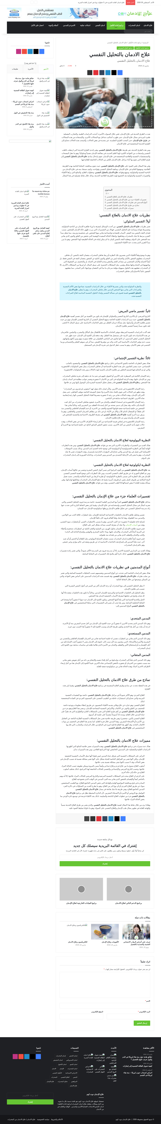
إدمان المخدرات (61, 1056)
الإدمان (62, 1069)
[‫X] (113, 72)
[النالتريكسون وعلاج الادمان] (73, 932)
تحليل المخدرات (63, 1081)
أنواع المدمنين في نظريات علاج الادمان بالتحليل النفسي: (127, 202)
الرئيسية (146, 43)
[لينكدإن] (107, 72)
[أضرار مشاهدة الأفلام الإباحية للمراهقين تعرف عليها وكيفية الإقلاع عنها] (111, 1059)
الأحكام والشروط (57, 1119)
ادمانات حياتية (85, 25)
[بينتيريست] (95, 72)
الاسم (147, 1001)
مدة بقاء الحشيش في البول (24, 113)
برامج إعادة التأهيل (116, 25)
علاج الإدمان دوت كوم (123, 1119)
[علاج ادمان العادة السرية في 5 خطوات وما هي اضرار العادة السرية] (20, 195)
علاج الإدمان (50, 1081)
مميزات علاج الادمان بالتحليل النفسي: (120, 208)
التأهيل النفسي (57, 1073)
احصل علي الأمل (37, 25)
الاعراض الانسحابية (71, 1073)
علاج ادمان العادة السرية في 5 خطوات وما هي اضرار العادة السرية (101, 2)
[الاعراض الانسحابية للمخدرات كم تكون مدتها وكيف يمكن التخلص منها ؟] (87, 1069)
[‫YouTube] (24, 51)
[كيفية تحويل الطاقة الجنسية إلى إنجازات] (43, 94)
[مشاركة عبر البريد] (89, 72)
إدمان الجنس (73, 1056)
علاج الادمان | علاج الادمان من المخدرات (21, 1119)
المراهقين (74, 1081)
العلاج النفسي (65, 1077)
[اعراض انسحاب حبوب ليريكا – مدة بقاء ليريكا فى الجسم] (43, 105)
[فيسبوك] (120, 72)
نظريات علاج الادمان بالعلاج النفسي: (120, 197)
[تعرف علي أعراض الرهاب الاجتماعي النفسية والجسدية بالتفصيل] (136, 932)
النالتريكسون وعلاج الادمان (77, 942)
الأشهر (45, 69)
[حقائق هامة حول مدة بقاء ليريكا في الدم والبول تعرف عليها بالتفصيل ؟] (43, 81)
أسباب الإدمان (131, 525)
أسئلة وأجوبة (53, 25)
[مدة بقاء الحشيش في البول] (43, 116)
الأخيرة (30, 69)
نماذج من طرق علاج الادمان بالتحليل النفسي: (123, 205)
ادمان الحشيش (58, 1060)
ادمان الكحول (62, 1064)
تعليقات (15, 69)
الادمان (54, 1069)
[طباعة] (86, 818)
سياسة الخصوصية (43, 1119)
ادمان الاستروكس (71, 1060)
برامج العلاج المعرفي (125, 48)
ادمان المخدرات (134, 25)
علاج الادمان (148, 25)
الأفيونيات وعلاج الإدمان (110, 942)
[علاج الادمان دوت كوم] (135, 13)
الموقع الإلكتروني (97, 1012)
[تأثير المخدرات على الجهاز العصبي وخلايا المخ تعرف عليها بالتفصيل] (20, 220)
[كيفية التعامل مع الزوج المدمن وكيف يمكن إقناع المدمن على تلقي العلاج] (40, 220)
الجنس (75, 1077)
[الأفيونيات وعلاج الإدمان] (105, 932)
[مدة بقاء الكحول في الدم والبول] (43, 127)
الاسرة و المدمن (69, 25)
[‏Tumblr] (101, 72)
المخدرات (54, 1077)
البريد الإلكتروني (144, 1012)
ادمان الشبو (73, 1064)
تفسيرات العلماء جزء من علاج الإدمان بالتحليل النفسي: (127, 200)
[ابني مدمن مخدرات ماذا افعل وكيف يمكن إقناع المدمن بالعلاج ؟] (111, 1078)
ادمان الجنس (100, 25)
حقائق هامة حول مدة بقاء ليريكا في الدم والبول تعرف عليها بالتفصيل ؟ (24, 81)
